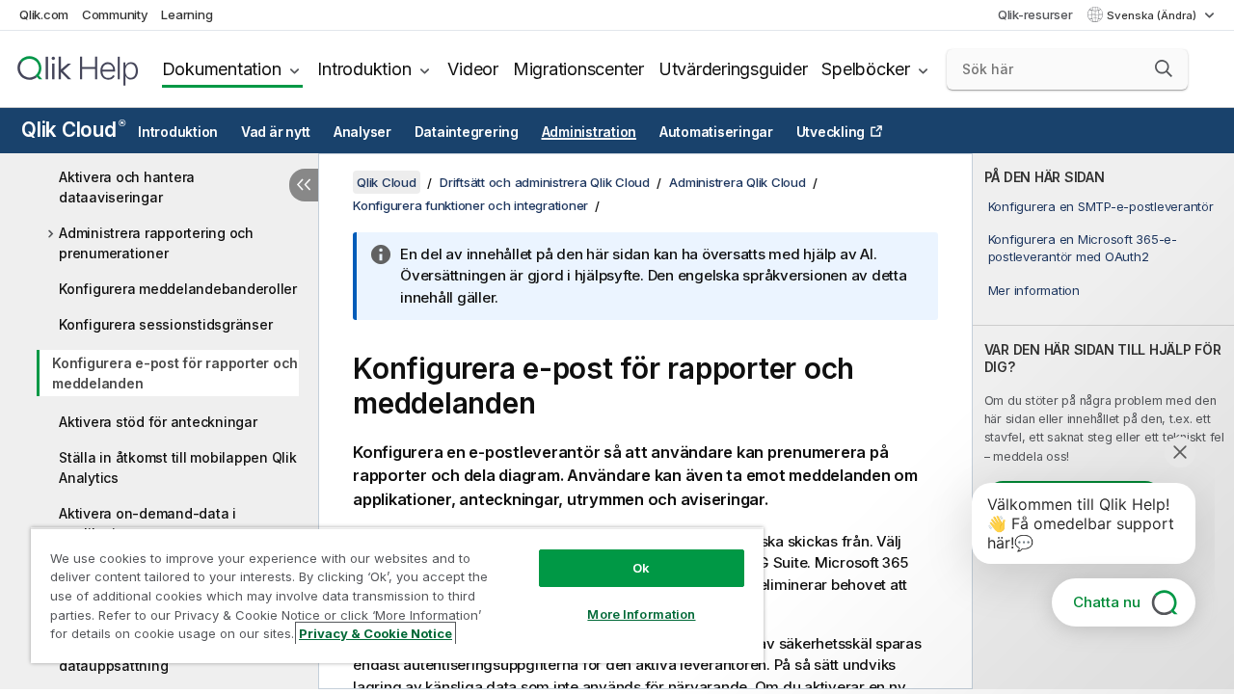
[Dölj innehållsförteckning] (303, 185)
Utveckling (831, 132)
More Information (641, 614)
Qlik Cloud (72, 130)
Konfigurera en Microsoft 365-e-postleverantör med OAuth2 (1082, 247)
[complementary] (1103, 421)
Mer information (1034, 290)
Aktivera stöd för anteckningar (158, 422)
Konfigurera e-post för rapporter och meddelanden (175, 373)
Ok (641, 567)
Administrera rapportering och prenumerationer (156, 243)
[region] (397, 595)
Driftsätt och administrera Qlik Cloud (545, 182)
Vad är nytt (275, 132)
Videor (472, 69)
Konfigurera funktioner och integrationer (470, 205)
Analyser (362, 132)
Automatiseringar (716, 132)
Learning (186, 14)
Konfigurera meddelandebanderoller (178, 288)
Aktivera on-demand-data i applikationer (147, 523)
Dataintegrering (467, 132)
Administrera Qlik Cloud (737, 182)
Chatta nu (1106, 602)
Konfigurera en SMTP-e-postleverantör (1101, 206)
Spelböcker (865, 69)
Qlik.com (43, 14)
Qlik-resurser (1035, 14)
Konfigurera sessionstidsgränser (165, 324)
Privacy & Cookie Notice (375, 633)
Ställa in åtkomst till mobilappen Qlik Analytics (178, 467)
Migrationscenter (578, 69)
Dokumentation (222, 69)
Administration (589, 132)
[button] (1163, 68)
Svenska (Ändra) (1153, 15)
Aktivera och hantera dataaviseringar (127, 187)
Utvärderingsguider (733, 69)
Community (115, 14)
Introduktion (364, 69)
